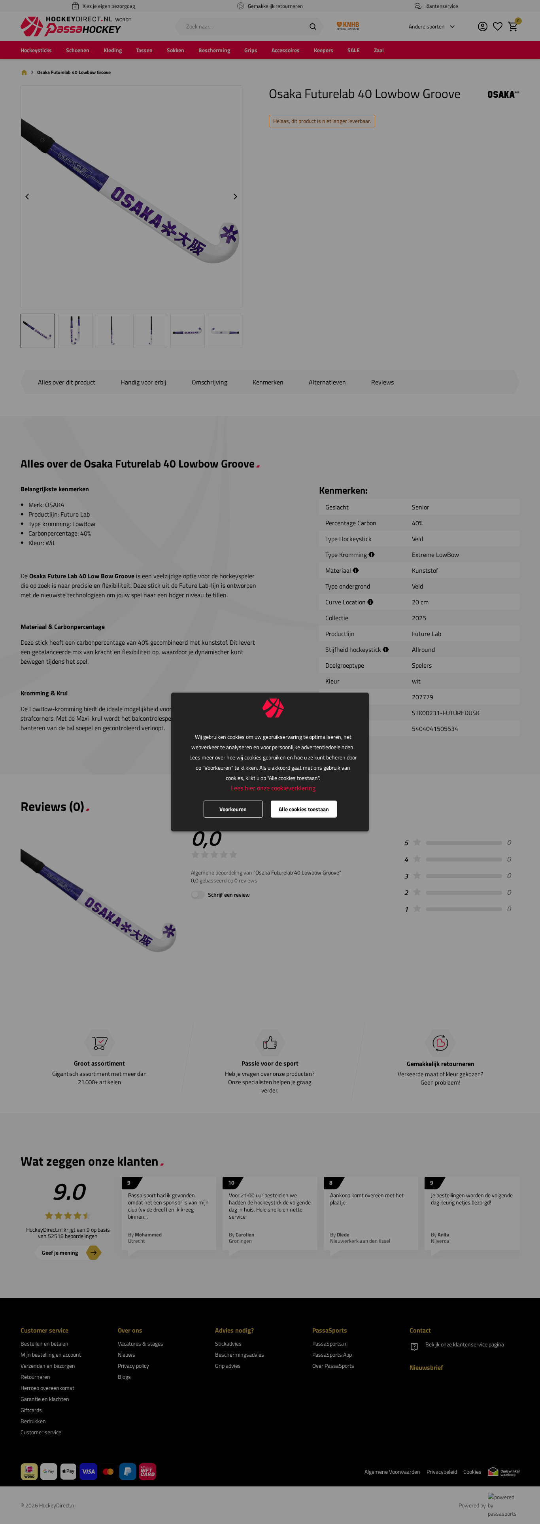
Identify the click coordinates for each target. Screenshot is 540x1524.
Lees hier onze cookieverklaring (273, 788)
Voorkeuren (233, 809)
